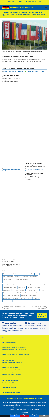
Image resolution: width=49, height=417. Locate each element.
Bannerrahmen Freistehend (10, 342)
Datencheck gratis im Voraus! (33, 3)
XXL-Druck (16, 301)
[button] (46, 7)
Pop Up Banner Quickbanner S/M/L (8, 382)
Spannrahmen (36, 292)
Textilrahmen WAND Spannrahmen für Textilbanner (11, 392)
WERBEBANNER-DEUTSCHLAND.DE (19, 409)
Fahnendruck (30, 287)
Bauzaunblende (25, 284)
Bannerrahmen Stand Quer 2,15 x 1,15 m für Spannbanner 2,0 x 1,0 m (14, 349)
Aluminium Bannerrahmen (18, 273)
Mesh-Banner (15, 290)
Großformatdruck (6, 290)
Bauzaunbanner (16, 284)
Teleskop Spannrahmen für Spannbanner (9, 387)
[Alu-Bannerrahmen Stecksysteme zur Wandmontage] (36, 169)
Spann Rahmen (6, 295)
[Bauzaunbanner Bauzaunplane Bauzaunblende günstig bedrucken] (36, 115)
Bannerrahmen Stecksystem (22, 279)
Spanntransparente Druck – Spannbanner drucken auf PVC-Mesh (13, 307)
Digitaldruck (42, 284)
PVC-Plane (36, 290)
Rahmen (42, 290)
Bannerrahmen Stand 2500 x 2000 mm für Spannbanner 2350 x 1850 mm (14, 356)
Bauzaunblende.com (37, 411)
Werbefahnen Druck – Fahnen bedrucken (19, 64)
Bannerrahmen (25, 276)
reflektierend (12, 292)
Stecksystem (24, 295)
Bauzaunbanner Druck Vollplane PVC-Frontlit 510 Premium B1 (12, 369)
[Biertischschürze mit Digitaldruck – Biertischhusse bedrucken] (13, 213)
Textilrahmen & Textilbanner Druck (11, 380)
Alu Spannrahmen (30, 273)
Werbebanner (16, 298)
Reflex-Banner (20, 292)
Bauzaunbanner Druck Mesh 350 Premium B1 (10, 367)
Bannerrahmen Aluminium (8, 279)
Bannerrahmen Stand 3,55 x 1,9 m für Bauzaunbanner (11, 344)
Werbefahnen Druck (7, 301)
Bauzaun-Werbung (7, 284)
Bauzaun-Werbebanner (34, 282)
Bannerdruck (17, 276)
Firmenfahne (37, 287)
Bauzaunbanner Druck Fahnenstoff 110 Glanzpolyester (11, 374)
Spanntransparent (15, 295)
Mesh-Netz (22, 290)
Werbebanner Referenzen (26, 298)
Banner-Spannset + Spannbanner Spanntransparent (36, 307)
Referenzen (5, 292)
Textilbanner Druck (32, 295)
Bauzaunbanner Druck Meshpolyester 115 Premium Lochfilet (12, 362)
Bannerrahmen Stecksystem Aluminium (11, 282)
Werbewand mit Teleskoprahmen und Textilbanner (10, 385)
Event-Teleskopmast (7, 287)
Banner (37, 273)
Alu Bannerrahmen (7, 273)
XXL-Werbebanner (24, 301)
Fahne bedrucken (22, 287)
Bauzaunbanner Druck (9, 360)
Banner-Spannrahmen (8, 276)
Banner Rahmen (33, 276)
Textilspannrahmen (7, 298)
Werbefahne (36, 298)
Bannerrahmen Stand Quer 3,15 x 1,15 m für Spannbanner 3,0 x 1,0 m (14, 347)
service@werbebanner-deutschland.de (19, 3)
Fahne (15, 287)
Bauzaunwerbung (34, 284)
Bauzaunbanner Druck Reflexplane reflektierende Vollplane (12, 372)
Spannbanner (28, 292)
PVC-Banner (29, 290)
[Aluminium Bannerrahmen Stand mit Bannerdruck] (13, 72)
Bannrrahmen (25, 282)
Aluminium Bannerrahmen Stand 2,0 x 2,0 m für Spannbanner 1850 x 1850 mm (15, 354)
